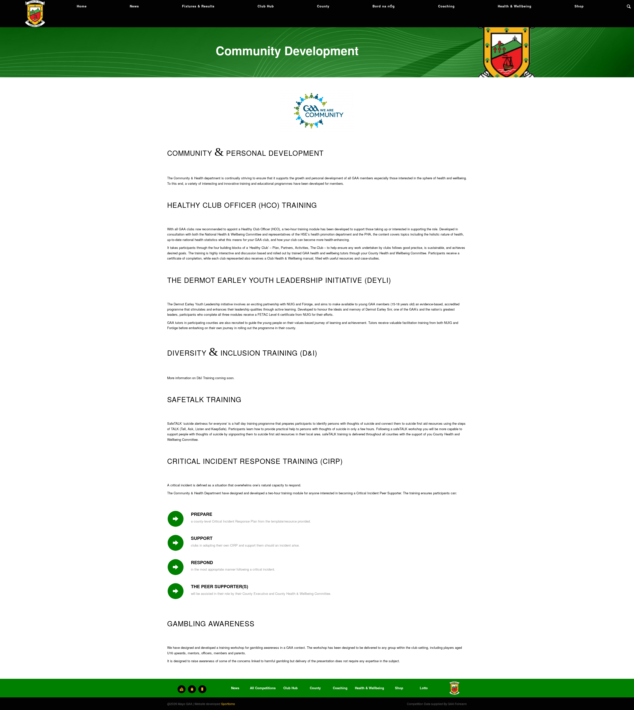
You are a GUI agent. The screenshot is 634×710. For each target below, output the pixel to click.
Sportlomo (228, 704)
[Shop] (192, 689)
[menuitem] (82, 6)
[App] (202, 689)
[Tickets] (181, 689)
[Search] (629, 6)
